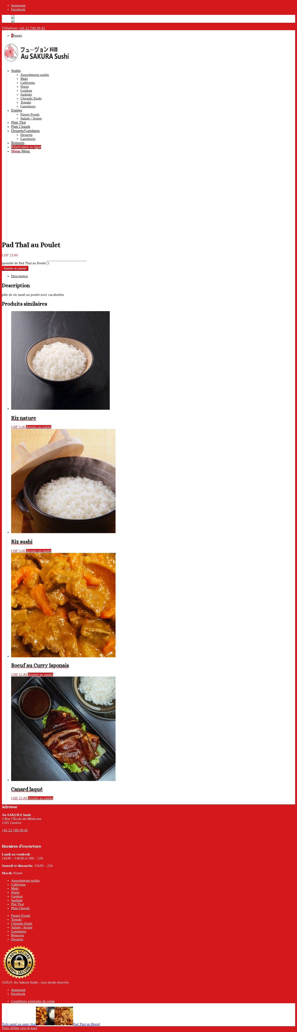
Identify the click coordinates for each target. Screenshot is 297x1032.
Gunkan (17, 896)
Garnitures (18, 931)
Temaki (16, 919)
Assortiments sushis (25, 880)
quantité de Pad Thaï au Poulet (24, 263)
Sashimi (17, 900)
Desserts (17, 939)
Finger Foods (20, 915)
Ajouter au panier (15, 268)
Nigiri (15, 892)
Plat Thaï (17, 904)
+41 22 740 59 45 (32, 28)
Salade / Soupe (21, 927)
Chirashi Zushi (21, 923)
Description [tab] (19, 276)
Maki (15, 888)
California (18, 884)
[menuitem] (153, 88)
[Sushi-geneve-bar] (36, 63)
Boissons (17, 935)
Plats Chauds (20, 908)
